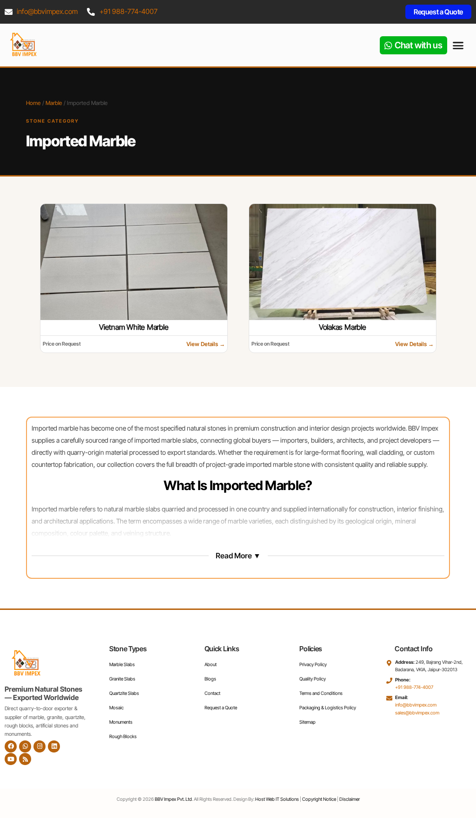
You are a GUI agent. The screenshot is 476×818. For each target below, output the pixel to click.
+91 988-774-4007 (128, 11)
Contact (212, 693)
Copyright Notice (319, 799)
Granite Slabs (122, 678)
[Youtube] (11, 759)
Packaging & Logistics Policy (327, 707)
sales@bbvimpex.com (417, 712)
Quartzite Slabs (124, 693)
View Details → (205, 343)
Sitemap (307, 722)
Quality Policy (312, 678)
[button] (458, 45)
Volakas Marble (342, 327)
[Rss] (25, 759)
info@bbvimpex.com (47, 11)
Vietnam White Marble (133, 327)
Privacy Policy (313, 664)
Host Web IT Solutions (277, 799)
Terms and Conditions (321, 693)
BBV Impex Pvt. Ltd (173, 799)
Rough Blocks (123, 736)
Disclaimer (349, 799)
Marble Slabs (122, 664)
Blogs (210, 678)
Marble (54, 102)
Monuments (120, 722)
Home (33, 102)
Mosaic (116, 707)
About (211, 664)
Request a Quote (221, 707)
